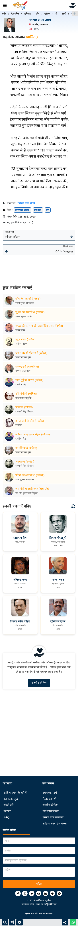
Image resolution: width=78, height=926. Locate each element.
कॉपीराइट (52, 904)
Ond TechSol (44, 913)
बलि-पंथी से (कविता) (26, 393)
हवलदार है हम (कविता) (27, 366)
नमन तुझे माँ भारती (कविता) (29, 380)
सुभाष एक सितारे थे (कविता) (29, 312)
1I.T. (33, 913)
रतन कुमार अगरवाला (24, 479)
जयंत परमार (58, 579)
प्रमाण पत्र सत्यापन (53, 817)
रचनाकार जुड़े (11, 798)
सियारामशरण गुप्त (23, 357)
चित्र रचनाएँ (49, 798)
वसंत (4, 13)
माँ (56, 13)
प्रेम (37, 13)
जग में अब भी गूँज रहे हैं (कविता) (31, 353)
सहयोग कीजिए (39, 682)
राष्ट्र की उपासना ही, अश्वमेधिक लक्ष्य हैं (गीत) (39, 325)
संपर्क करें (8, 805)
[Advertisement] (39, 267)
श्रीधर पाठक (21, 343)
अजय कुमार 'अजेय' (24, 316)
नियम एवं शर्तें (41, 904)
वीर (47, 210)
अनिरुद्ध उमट (20, 579)
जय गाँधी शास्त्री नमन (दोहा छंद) (32, 488)
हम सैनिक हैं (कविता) (26, 448)
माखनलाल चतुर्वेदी (23, 397)
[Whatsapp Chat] (73, 922)
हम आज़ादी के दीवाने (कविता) (30, 420)
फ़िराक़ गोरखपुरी (57, 537)
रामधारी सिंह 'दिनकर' (24, 411)
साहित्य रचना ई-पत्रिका (55, 823)
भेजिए (39, 883)
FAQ (6, 817)
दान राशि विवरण (51, 811)
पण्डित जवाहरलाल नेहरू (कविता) (32, 434)
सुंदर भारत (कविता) (25, 339)
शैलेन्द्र (18, 425)
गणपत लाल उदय (40, 20)
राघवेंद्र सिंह (20, 384)
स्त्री (64, 13)
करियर (7, 811)
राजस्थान (44, 24)
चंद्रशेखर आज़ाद (22, 210)
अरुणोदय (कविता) (24, 461)
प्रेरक (47, 13)
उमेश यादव (20, 330)
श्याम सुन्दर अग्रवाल (24, 302)
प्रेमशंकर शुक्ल (57, 621)
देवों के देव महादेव (64, 249)
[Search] (5, 922)
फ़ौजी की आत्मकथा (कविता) (29, 475)
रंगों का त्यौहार (12, 235)
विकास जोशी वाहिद (20, 621)
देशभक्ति (15, 13)
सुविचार (27, 13)
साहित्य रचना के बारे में (15, 792)
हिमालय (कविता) (24, 407)
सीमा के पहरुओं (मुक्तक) (27, 298)
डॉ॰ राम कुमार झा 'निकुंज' (26, 493)
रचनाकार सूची (50, 792)
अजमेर (35, 24)
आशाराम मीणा (20, 537)
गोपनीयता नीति (28, 904)
